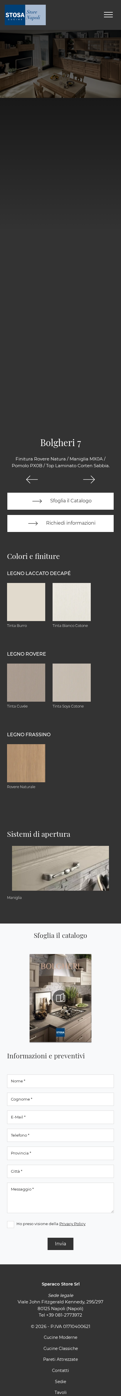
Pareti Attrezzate (60, 1359)
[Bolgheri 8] (89, 479)
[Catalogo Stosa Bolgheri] (60, 998)
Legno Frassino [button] (29, 734)
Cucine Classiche (60, 1348)
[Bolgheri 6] (32, 479)
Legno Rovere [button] (26, 654)
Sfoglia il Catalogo (70, 501)
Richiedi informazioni (70, 523)
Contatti (60, 1370)
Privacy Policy (72, 1223)
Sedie (60, 1381)
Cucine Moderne (60, 1337)
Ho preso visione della (50, 1223)
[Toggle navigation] (108, 15)
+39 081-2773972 (64, 1315)
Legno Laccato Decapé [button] (39, 573)
